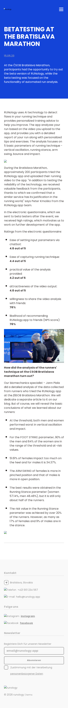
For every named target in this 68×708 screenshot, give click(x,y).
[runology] (10, 687)
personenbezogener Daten (26, 673)
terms (29, 694)
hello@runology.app (28, 596)
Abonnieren (34, 660)
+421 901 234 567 (28, 590)
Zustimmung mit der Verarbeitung (31, 670)
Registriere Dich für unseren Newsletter (27, 644)
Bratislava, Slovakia (21, 582)
